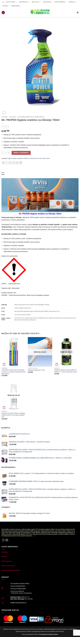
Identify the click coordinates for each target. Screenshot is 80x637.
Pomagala (72, 2)
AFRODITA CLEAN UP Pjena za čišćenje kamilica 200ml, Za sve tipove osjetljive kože (13, 415)
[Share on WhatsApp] (3, 162)
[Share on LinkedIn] (20, 162)
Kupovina (4, 552)
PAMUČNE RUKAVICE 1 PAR (36, 370)
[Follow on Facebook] (3, 540)
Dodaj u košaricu (21, 153)
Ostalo (40, 158)
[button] (3, 12)
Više (34, 536)
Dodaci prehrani (60, 2)
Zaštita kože (47, 2)
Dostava (4, 557)
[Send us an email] (6, 540)
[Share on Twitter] (10, 162)
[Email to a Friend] (13, 162)
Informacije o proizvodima (10, 570)
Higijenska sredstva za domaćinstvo (31, 117)
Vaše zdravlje (23, 2)
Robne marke (15, 6)
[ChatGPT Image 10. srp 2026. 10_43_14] (40, 195)
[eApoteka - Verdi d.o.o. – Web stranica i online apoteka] (40, 12)
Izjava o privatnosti (8, 566)
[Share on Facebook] (6, 162)
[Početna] (3, 2)
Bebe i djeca (35, 2)
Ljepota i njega (10, 2)
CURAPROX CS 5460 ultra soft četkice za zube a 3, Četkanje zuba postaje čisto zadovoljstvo (13, 371)
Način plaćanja (6, 561)
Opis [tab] (2, 174)
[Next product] (3, 126)
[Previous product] (6, 126)
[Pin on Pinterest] (17, 162)
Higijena (5, 6)
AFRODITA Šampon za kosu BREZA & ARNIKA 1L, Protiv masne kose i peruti (65, 371)
